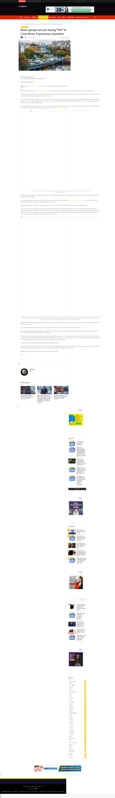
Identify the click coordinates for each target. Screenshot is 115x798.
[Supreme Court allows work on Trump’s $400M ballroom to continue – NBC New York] (72, 460)
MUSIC (70, 704)
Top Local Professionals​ (81, 17)
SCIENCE (71, 687)
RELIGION (71, 749)
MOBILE (71, 710)
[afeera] (23, 6)
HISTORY (71, 698)
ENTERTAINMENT (43, 17)
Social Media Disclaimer (51, 791)
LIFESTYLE (71, 725)
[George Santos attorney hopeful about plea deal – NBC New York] (72, 623)
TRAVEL (71, 744)
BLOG (59, 17)
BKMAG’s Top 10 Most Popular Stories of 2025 (81, 531)
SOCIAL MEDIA (52, 17)
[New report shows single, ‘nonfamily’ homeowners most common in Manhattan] (28, 390)
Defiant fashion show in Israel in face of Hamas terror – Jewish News (81, 637)
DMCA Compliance (34, 791)
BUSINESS (34, 17)
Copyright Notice (22, 791)
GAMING (71, 708)
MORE (63, 17)
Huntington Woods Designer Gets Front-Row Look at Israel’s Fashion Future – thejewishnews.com (81, 470)
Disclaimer (28, 791)
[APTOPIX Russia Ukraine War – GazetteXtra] (72, 443)
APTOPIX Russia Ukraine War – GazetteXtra (80, 443)
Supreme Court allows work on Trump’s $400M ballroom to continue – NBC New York (44, 1)
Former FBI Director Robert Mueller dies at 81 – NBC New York (81, 545)
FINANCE (71, 717)
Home (22, 24)
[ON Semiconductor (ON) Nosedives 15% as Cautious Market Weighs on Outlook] (72, 552)
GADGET (71, 689)
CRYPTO (71, 727)
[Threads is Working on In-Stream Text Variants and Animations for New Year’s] (72, 606)
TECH (70, 715)
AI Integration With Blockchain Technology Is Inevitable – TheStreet (81, 616)
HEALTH (71, 757)
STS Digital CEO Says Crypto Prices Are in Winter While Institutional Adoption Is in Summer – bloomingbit (81, 480)
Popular (71, 599)
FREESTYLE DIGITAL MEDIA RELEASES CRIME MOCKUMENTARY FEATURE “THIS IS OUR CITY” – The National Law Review (81, 451)
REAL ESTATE (72, 685)
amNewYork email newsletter (34, 86)
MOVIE (70, 696)
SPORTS (71, 700)
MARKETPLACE (70, 17)
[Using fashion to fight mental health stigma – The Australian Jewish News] (72, 560)
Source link (23, 359)
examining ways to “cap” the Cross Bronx (76, 200)
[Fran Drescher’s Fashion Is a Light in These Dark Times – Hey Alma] (72, 538)
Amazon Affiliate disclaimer (6, 791)
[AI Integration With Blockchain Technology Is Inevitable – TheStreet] (72, 615)
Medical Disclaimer (42, 791)
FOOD (70, 755)
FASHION (71, 719)
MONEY (71, 736)
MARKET (71, 723)
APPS (70, 740)
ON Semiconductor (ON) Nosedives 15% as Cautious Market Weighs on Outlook (81, 552)
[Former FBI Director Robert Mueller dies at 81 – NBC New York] (72, 545)
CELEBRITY (71, 702)
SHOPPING (71, 706)
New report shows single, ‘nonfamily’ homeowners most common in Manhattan (27, 397)
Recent (82, 599)
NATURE (71, 753)
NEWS (20, 17)
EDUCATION (71, 751)
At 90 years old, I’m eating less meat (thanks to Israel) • (81, 631)
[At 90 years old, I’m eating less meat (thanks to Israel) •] (72, 631)
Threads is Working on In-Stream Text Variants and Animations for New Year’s (81, 607)
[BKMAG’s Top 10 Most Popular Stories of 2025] (72, 532)
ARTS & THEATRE (73, 742)
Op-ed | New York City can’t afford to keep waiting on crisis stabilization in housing (61, 397)
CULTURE (71, 734)
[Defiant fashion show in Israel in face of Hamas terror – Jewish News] (72, 637)
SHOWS (70, 683)
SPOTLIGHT (27, 17)
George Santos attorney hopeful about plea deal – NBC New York (80, 624)
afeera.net (25, 37)
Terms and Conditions (61, 791)
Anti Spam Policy (15, 791)
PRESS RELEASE (72, 691)
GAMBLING (71, 732)
